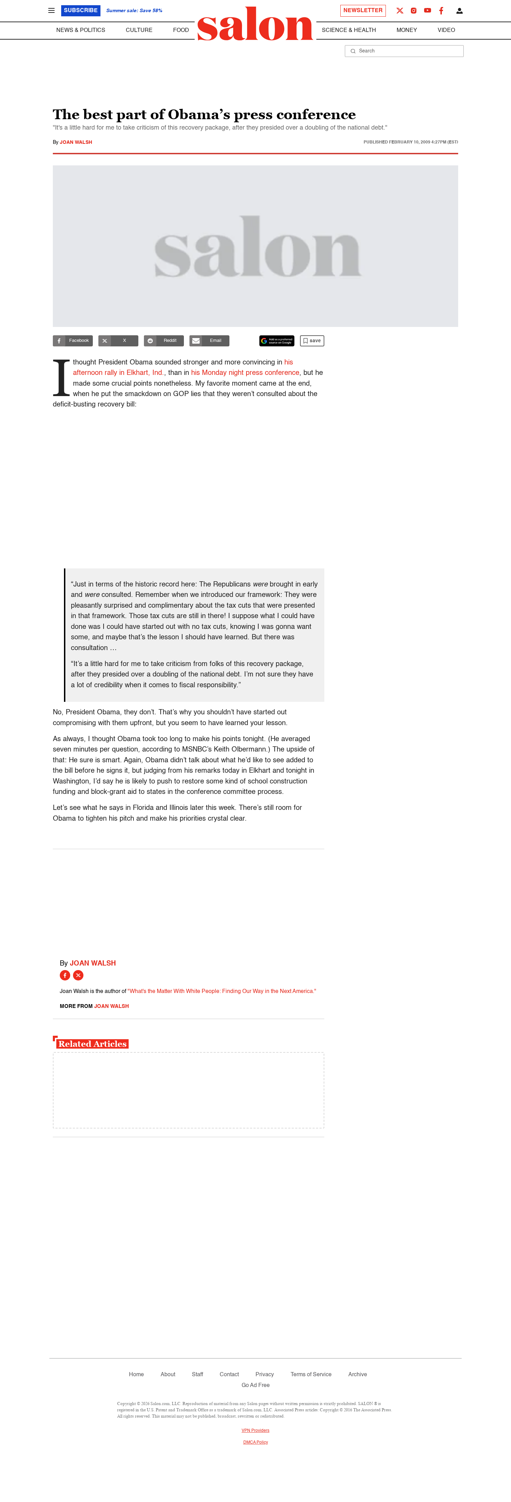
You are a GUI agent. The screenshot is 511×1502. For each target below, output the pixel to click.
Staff (197, 1375)
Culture (139, 30)
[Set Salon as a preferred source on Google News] (277, 340)
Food (181, 30)
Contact (229, 1375)
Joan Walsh (76, 142)
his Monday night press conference (245, 373)
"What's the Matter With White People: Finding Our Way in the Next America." (222, 991)
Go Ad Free (256, 1385)
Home (136, 1375)
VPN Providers (255, 1431)
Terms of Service (311, 1375)
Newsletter (363, 11)
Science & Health (349, 30)
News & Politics (80, 30)
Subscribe (81, 11)
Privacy (265, 1375)
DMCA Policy (255, 1443)
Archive (357, 1375)
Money (407, 30)
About (168, 1375)
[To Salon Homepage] (255, 23)
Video (446, 30)
